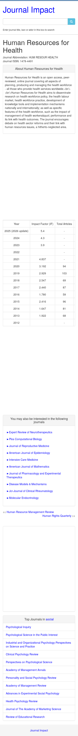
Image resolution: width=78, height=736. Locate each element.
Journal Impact (29, 9)
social (50, 619)
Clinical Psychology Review (22, 654)
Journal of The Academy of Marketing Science (33, 709)
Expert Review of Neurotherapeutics (30, 432)
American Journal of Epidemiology (29, 453)
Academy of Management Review (26, 685)
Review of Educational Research (25, 717)
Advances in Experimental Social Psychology (32, 693)
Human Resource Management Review (30, 512)
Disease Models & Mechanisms (28, 484)
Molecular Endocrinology (24, 498)
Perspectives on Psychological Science (29, 662)
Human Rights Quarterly (56, 516)
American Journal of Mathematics (29, 466)
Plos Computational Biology (25, 439)
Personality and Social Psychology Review (31, 678)
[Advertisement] (39, 177)
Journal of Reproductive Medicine (29, 446)
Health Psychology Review (21, 701)
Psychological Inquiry (18, 627)
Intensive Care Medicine (23, 459)
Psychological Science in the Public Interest (32, 635)
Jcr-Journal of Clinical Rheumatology (31, 491)
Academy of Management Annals (26, 670)
